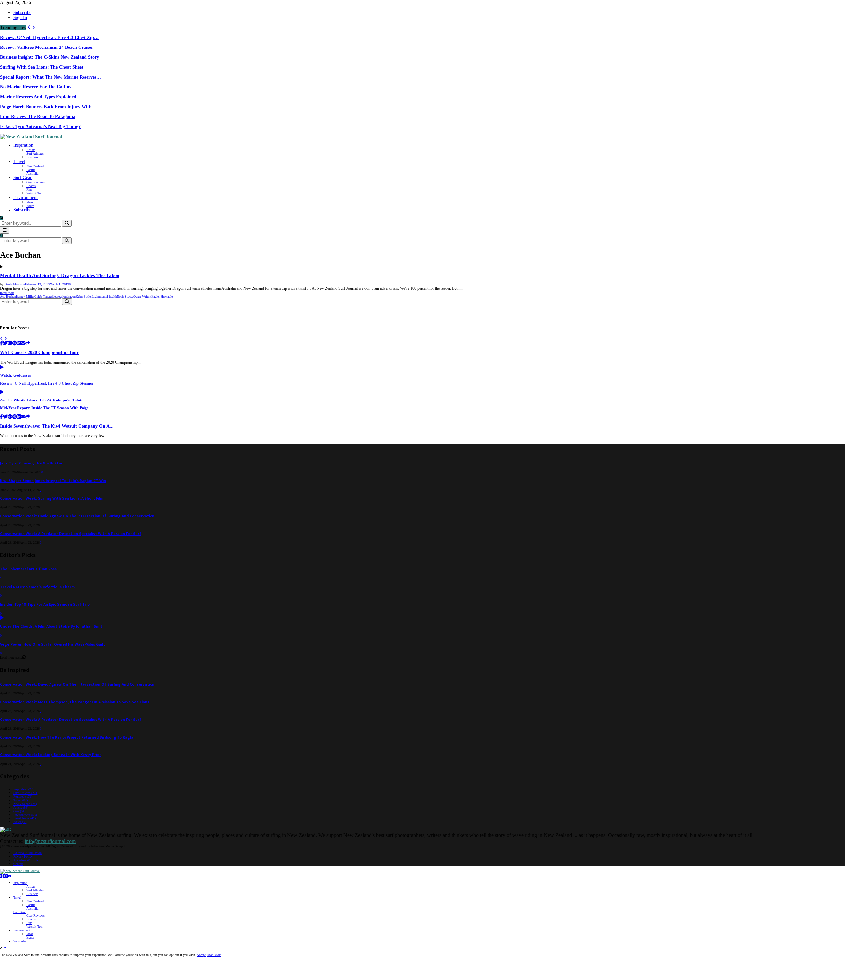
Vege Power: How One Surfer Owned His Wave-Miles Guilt (52, 644)
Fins (29, 189)
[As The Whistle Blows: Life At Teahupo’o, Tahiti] (2, 392)
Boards (31, 186)
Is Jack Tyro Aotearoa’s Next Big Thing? (40, 126)
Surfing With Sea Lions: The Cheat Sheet (41, 67)
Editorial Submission (27, 853)
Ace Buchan (8, 296)
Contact (18, 864)
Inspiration (23, 145)
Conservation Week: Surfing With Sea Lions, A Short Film (51, 499)
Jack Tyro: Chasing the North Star (31, 463)
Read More (214, 955)
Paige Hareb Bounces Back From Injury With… (48, 106)
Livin (95, 296)
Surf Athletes (35, 153)
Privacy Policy (23, 856)
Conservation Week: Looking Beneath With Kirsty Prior (50, 755)
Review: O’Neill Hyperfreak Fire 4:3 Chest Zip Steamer (46, 383)
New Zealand (35, 166)
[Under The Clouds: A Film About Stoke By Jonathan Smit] (2, 618)
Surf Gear (22, 177)
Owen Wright (142, 296)
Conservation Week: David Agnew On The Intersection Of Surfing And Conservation (77, 516)
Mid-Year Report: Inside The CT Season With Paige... (45, 408)
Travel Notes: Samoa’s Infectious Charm (37, 587)
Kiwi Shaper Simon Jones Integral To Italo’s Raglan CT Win (53, 481)
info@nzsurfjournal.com (50, 841)
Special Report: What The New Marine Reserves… (50, 77)
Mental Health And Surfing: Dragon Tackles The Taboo (59, 275)
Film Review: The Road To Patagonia (37, 116)
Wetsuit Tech (34, 193)
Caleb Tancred (43, 296)
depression (60, 296)
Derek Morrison (14, 284)
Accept (201, 955)
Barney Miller (25, 296)
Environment (25, 197)
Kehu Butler (84, 296)
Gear (19, 811)
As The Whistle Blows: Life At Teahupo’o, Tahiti (41, 400)
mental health (108, 296)
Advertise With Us (25, 860)
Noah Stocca (125, 296)
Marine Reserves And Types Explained (38, 96)
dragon (71, 296)
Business (32, 157)
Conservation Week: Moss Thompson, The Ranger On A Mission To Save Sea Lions (74, 702)
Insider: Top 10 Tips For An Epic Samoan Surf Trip (45, 604)
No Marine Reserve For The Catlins (35, 86)
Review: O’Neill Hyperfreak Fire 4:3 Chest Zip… (49, 37)
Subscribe (22, 12)
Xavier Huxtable (162, 296)
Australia (32, 173)
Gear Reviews (35, 182)
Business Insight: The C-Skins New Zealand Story (49, 57)
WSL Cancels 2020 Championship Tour (39, 352)
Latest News (24, 818)
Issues (30, 206)
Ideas (29, 202)
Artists (30, 150)
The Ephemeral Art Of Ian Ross (28, 569)
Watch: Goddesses (15, 375)
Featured (22, 796)
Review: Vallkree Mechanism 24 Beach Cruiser (46, 47)
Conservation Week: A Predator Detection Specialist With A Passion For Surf (70, 534)
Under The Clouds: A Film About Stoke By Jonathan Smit (51, 627)
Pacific (30, 170)
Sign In (20, 17)
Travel (19, 161)
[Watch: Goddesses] (2, 367)
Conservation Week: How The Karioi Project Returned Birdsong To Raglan (68, 737)
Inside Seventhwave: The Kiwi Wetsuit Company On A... (57, 426)
